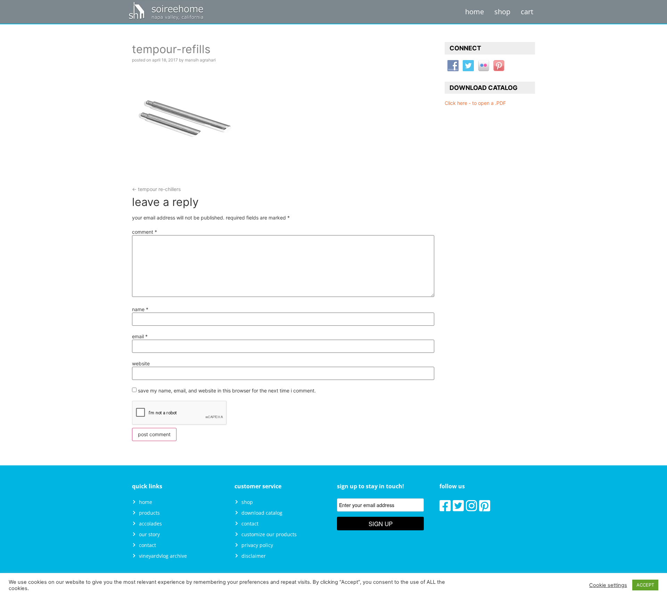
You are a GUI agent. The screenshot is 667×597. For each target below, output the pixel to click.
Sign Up (381, 523)
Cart (527, 11)
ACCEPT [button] (645, 585)
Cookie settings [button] (608, 585)
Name (140, 309)
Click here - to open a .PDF (475, 103)
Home (474, 11)
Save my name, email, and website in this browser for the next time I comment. (227, 390)
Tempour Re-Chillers (156, 189)
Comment (144, 232)
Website (141, 363)
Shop (502, 11)
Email (140, 336)
